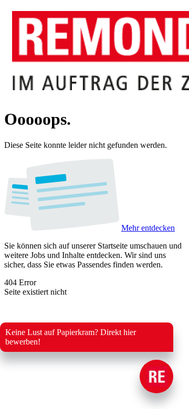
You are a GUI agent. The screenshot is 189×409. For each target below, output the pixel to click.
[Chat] (156, 376)
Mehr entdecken (148, 227)
